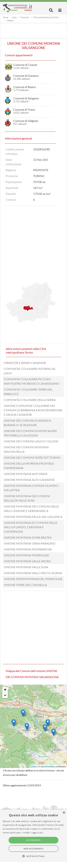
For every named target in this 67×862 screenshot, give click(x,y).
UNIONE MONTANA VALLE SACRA (27, 561)
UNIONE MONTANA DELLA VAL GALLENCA (33, 516)
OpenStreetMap (47, 766)
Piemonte (24, 17)
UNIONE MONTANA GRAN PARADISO (29, 543)
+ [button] (5, 689)
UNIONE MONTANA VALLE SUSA (26, 567)
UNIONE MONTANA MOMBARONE (28, 549)
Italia (14, 17)
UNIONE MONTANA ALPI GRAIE (25, 473)
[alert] (33, 835)
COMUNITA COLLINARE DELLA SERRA (30, 399)
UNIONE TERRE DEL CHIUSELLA (25, 585)
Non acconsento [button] (34, 848)
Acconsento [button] (33, 840)
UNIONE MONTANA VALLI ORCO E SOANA (33, 573)
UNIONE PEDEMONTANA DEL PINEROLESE (33, 579)
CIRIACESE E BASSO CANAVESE (25, 362)
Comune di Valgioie (25, 120)
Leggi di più (37, 832)
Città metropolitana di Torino (46, 17)
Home (5, 17)
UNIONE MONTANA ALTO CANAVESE (29, 479)
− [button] (5, 695)
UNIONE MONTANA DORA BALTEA (28, 537)
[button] (33, 856)
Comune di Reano (24, 87)
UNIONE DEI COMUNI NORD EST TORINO (32, 457)
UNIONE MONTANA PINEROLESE (26, 555)
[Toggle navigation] (51, 10)
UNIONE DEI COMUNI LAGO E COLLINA (31, 441)
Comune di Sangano (26, 98)
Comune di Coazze (25, 64)
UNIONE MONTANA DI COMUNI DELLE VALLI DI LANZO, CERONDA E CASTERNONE (30, 527)
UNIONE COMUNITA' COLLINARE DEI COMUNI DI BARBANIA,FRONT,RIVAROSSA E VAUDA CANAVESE (33, 410)
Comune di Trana (24, 109)
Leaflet (34, 766)
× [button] (63, 812)
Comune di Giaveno (26, 75)
